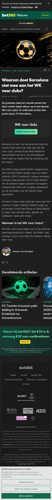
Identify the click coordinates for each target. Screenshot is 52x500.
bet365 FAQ (36, 375)
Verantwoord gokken (14, 379)
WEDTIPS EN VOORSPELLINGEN (25, 29)
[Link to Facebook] (45, 71)
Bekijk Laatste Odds (26, 131)
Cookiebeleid (6, 477)
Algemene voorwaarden (37, 379)
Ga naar (22, 23)
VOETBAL (6, 71)
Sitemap (26, 384)
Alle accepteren (26, 496)
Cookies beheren (26, 482)
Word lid (45, 15)
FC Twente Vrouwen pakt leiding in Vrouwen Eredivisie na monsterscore (19, 312)
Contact (23, 375)
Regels (13, 375)
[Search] (47, 29)
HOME (5, 29)
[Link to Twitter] (49, 71)
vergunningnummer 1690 (26, 464)
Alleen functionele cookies (26, 489)
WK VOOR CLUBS (21, 71)
